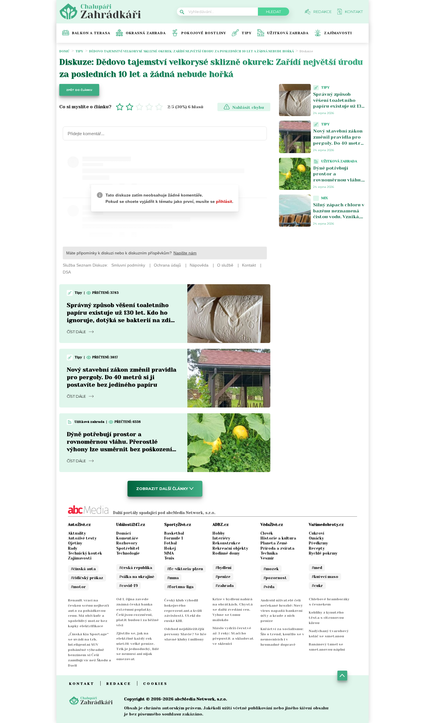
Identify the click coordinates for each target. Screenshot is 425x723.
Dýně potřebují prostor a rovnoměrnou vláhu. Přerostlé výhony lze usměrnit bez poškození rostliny (337, 183)
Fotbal (170, 543)
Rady (72, 548)
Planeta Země (273, 543)
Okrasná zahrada (146, 33)
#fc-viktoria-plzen (185, 569)
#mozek (271, 569)
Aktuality (77, 533)
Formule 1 (173, 538)
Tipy (247, 33)
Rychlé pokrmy (323, 553)
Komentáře (127, 538)
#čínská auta (83, 569)
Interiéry (221, 538)
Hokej (170, 548)
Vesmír (267, 558)
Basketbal (174, 533)
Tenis (169, 558)
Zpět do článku (79, 89)
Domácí (123, 533)
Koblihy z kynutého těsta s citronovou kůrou (326, 617)
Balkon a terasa (91, 33)
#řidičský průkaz (87, 578)
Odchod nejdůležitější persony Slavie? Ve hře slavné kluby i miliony (185, 634)
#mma (173, 578)
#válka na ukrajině (136, 577)
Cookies (155, 684)
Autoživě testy (82, 538)
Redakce (118, 684)
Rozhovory (126, 543)
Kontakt (82, 684)
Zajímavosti (338, 33)
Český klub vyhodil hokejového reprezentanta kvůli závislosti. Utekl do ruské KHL (183, 610)
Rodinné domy (226, 553)
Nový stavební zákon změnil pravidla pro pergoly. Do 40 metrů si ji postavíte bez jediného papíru (121, 377)
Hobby (218, 533)
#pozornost (275, 578)
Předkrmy (318, 543)
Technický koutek (85, 553)
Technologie (128, 553)
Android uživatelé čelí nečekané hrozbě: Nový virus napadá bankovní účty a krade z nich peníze (281, 610)
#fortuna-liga (180, 587)
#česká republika (135, 568)
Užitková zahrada (287, 33)
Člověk (266, 533)
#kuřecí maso (325, 577)
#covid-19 (128, 585)
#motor (78, 587)
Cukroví (316, 533)
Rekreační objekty (230, 548)
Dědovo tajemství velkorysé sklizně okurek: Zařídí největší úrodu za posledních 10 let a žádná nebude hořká (191, 51)
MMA (169, 553)
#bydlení (223, 568)
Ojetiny (75, 543)
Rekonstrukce (226, 543)
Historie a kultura (278, 538)
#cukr (317, 585)
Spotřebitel (127, 548)
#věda (268, 587)
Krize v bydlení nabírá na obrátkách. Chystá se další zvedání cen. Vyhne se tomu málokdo (232, 609)
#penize (222, 577)
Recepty (317, 548)
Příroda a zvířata (277, 548)
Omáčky (316, 538)
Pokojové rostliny (203, 33)
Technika (269, 553)
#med (317, 568)
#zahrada (224, 585)
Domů (64, 51)
